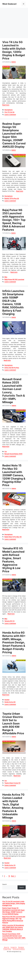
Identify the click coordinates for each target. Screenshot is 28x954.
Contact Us (14, 947)
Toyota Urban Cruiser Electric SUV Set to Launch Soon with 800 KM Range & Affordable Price (13, 723)
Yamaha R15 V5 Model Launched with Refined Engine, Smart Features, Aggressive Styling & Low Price (13, 560)
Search (4, 884)
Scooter (6, 700)
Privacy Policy (7, 949)
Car (5, 451)
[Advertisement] (14, 23)
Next (13, 876)
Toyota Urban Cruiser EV (12, 783)
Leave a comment (10, 114)
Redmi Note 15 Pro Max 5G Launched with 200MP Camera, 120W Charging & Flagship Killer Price (13, 475)
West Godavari (9, 4)
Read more (5, 105)
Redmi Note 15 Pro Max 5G (13, 537)
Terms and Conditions (19, 949)
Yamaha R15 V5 (9, 621)
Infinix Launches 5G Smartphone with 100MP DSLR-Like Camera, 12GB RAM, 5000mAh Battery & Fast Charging (13, 302)
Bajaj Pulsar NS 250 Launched (14, 279)
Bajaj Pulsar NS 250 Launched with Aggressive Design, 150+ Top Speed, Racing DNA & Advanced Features (13, 219)
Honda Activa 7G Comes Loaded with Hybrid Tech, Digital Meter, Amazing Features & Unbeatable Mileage (13, 806)
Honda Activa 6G (9, 702)
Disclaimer (21, 947)
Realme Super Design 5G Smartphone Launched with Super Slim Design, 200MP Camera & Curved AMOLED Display (14, 135)
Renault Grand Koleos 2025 (13, 454)
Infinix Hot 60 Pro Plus (11, 367)
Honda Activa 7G (9, 865)
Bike (5, 277)
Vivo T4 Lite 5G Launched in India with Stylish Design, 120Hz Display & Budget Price (13, 50)
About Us (6, 947)
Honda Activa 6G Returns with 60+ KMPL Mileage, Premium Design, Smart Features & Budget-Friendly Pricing (14, 642)
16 (9, 876)
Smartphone (8, 110)
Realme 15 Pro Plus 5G (11, 198)
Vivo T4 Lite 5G (9, 112)
